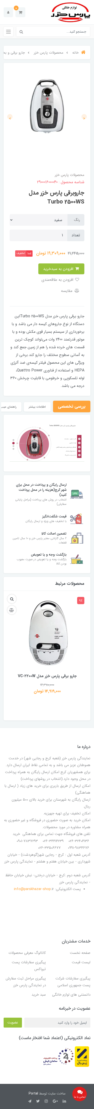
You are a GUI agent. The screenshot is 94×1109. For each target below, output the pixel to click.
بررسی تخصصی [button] (72, 406)
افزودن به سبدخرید (58, 269)
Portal (33, 1093)
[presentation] (84, 116)
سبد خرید (39, 995)
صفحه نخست (80, 953)
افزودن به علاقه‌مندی (57, 280)
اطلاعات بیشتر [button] (37, 407)
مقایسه (67, 291)
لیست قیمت (81, 962)
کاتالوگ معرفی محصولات (27, 953)
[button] (20, 12)
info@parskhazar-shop (32, 889)
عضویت (12, 1022)
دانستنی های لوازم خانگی (71, 995)
